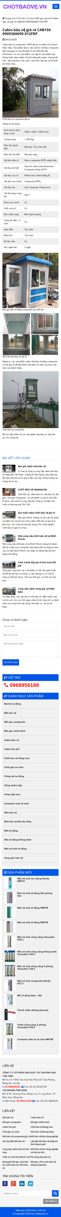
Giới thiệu (31, 1210)
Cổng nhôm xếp (13, 785)
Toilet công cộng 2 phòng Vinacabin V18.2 (31, 1025)
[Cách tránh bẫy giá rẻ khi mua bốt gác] (8, 565)
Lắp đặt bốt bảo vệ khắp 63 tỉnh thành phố (44, 1143)
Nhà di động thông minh (17, 839)
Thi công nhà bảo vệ (40, 1156)
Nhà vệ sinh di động (15, 848)
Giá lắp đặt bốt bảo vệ (13, 1141)
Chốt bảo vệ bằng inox (17, 758)
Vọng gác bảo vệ (13, 858)
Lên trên (50, 1201)
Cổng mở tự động (14, 776)
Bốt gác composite (14, 722)
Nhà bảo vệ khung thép (42, 1131)
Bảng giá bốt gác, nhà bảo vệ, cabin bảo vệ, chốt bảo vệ (15, 1164)
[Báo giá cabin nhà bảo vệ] (8, 468)
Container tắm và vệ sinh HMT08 (35, 1039)
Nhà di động (11, 830)
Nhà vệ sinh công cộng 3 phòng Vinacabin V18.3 (35, 967)
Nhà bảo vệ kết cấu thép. (18, 821)
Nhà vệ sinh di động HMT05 (32, 922)
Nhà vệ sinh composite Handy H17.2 (34, 982)
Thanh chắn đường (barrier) (32, 1010)
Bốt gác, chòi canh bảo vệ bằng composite (43, 1163)
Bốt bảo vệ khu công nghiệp (44, 1136)
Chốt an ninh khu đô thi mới (16, 1156)
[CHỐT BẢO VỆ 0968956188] (8, 492)
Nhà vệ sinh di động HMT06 (32, 907)
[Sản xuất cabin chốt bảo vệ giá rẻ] (8, 515)
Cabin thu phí (11, 749)
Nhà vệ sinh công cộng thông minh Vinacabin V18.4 (37, 952)
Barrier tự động (12, 703)
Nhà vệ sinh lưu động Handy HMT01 (33, 879)
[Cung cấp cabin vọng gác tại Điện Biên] (8, 591)
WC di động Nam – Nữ (29, 995)
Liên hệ (42, 1210)
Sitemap (20, 1210)
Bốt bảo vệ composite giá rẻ (16, 1136)
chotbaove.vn (41, 1213)
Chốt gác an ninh (13, 767)
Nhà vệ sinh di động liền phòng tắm (34, 894)
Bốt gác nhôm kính (14, 731)
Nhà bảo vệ (10, 812)
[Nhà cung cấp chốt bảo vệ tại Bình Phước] (8, 538)
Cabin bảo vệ (11, 740)
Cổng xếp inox (12, 794)
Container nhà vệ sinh (16, 803)
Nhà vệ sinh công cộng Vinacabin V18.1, (36, 938)
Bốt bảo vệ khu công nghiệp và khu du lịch (44, 1151)
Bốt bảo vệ (10, 713)
